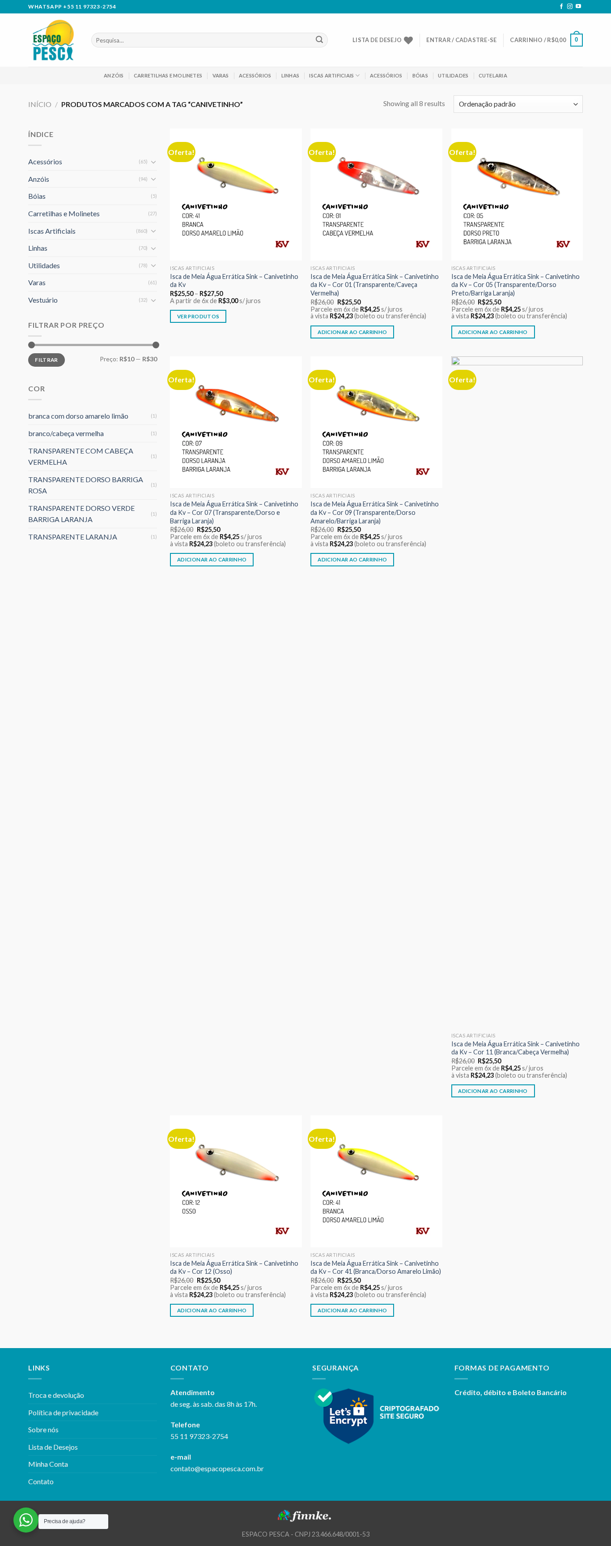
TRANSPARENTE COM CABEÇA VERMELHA (80, 456)
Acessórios (255, 75)
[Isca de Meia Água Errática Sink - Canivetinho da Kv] (236, 194)
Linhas (290, 75)
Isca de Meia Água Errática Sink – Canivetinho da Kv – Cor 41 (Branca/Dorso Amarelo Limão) (375, 1267)
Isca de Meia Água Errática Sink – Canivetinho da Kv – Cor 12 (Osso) (234, 1267)
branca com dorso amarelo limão (78, 415)
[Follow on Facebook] (561, 7)
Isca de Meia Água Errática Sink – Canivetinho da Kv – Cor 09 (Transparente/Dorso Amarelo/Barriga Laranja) (374, 512)
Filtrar (46, 359)
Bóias (420, 75)
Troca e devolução (56, 1395)
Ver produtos (198, 316)
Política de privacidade (63, 1412)
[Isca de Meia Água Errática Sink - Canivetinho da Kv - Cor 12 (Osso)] (236, 1181)
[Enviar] (319, 40)
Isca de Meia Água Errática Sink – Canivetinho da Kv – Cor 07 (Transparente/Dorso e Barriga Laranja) (234, 512)
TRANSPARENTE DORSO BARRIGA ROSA (85, 485)
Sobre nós (43, 1429)
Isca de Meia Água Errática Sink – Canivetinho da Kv (234, 281)
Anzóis (113, 75)
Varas (220, 75)
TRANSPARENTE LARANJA (72, 536)
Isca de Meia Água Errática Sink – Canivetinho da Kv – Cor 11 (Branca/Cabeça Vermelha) (515, 1048)
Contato (41, 1481)
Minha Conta (48, 1464)
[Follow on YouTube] (578, 7)
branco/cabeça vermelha (66, 433)
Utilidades (453, 75)
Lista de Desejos (53, 1447)
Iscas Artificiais (331, 75)
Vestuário (43, 299)
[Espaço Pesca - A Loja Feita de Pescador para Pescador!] (53, 40)
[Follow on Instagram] (570, 7)
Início (39, 104)
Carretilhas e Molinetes (168, 75)
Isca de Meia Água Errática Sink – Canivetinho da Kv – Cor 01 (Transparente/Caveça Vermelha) (374, 285)
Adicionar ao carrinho (352, 332)
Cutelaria (493, 75)
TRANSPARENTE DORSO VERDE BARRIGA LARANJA (81, 514)
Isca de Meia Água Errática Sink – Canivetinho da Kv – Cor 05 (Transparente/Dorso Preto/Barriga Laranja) (515, 285)
